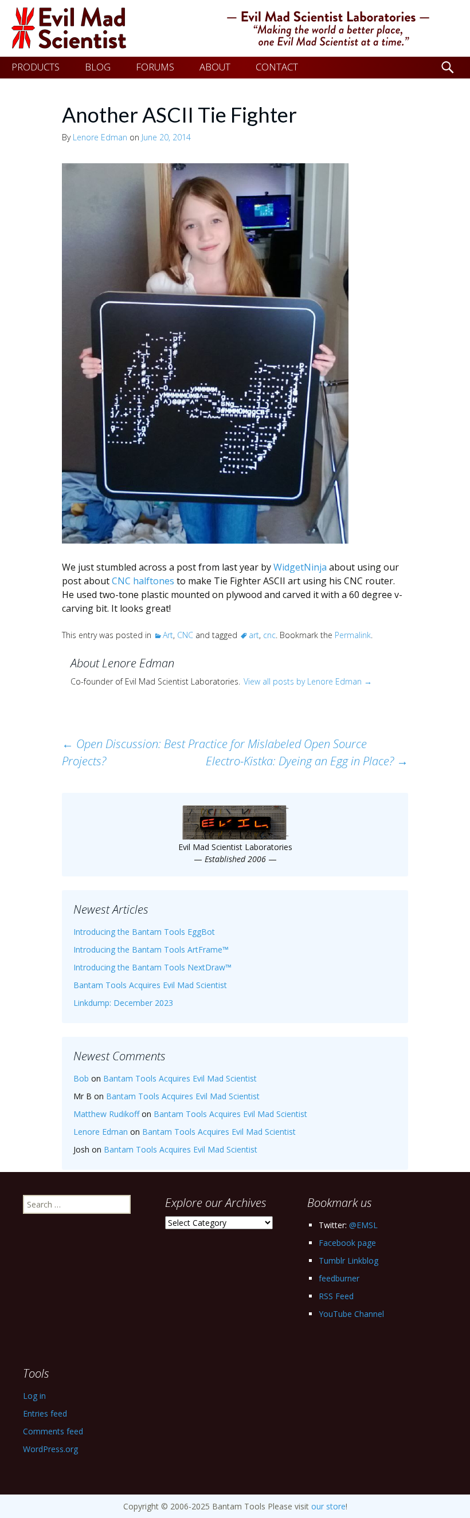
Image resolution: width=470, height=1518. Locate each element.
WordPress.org (50, 1449)
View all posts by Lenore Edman (308, 681)
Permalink (353, 635)
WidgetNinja (300, 567)
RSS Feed (336, 1296)
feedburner (339, 1278)
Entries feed (45, 1413)
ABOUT (214, 66)
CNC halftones (143, 581)
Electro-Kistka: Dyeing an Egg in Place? (307, 761)
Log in (34, 1395)
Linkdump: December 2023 (123, 1002)
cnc (269, 635)
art (254, 635)
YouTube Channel (351, 1313)
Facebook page (347, 1242)
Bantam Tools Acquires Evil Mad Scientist (150, 985)
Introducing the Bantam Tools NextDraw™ (152, 967)
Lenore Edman (100, 137)
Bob (81, 1078)
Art (168, 635)
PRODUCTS (35, 66)
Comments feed (53, 1431)
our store (328, 1506)
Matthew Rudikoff (106, 1113)
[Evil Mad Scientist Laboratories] (235, 28)
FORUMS (155, 66)
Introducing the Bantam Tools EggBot (144, 931)
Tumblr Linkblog (348, 1260)
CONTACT (277, 66)
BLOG (98, 66)
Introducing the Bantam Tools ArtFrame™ (151, 949)
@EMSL (363, 1225)
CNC (185, 635)
